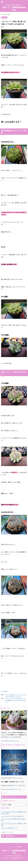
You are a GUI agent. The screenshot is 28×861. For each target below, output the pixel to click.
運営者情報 (19, 846)
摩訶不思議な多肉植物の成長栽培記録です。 (14, 855)
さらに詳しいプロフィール (10, 741)
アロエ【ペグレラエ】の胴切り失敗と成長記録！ (13, 819)
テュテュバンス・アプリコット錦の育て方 (12, 816)
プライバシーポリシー (10, 846)
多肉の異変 (5, 691)
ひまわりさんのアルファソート (11, 789)
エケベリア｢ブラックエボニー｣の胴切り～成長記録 (13, 824)
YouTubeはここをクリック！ (13, 797)
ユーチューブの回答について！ (9, 828)
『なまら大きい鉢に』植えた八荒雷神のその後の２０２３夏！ (13, 812)
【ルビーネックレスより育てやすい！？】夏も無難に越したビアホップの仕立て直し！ (16, 700)
